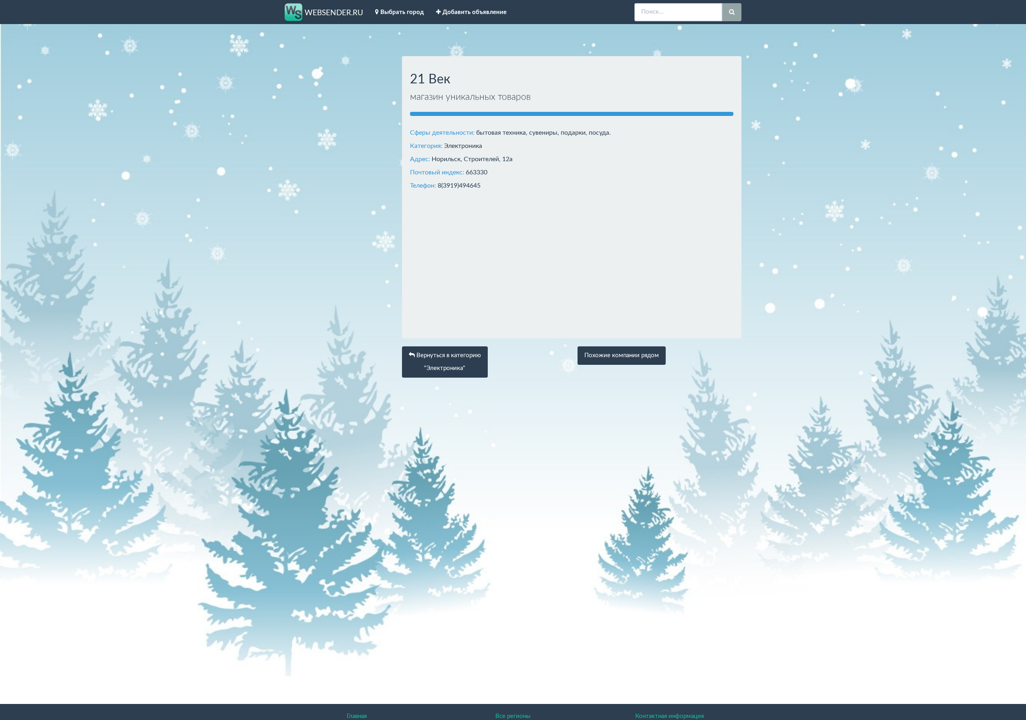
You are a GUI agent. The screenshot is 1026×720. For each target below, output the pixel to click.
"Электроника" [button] (448, 361)
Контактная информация (669, 716)
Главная (357, 716)
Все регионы (513, 716)
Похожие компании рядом (621, 355)
